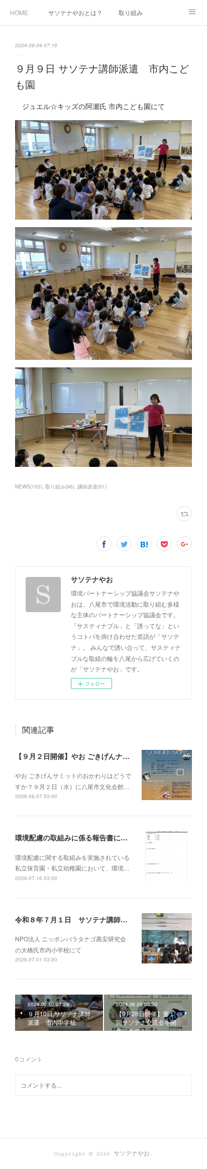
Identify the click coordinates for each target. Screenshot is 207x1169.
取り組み (131, 12)
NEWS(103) (28, 486)
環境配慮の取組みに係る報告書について (78, 837)
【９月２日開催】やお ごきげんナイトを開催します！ (100, 756)
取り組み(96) (59, 486)
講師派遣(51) (92, 486)
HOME (19, 12)
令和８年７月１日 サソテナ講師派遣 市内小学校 (96, 919)
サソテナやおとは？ (75, 12)
